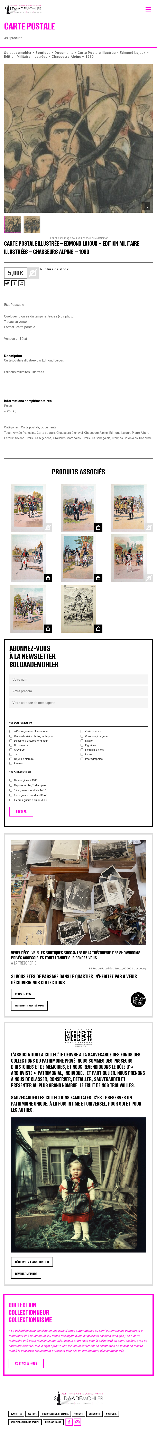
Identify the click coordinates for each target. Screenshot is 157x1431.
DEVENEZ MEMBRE (26, 1273)
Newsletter (16, 1413)
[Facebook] (14, 283)
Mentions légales (53, 1422)
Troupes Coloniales (125, 438)
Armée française (24, 433)
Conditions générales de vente (25, 1422)
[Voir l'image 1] (12, 224)
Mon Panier (111, 1413)
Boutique (43, 53)
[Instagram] (21, 283)
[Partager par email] (7, 283)
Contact (78, 1413)
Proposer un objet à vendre (55, 1413)
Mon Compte (94, 1413)
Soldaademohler (17, 53)
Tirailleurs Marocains (67, 438)
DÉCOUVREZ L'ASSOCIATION (32, 1261)
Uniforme (145, 438)
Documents (64, 53)
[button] (78, 138)
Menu (148, 8)
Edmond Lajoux (119, 433)
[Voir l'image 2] (31, 224)
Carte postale (30, 427)
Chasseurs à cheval (69, 433)
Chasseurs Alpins (96, 433)
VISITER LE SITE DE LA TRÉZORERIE (29, 1005)
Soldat (19, 438)
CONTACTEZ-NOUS (23, 993)
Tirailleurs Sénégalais (96, 438)
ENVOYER (21, 811)
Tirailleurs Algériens (38, 438)
